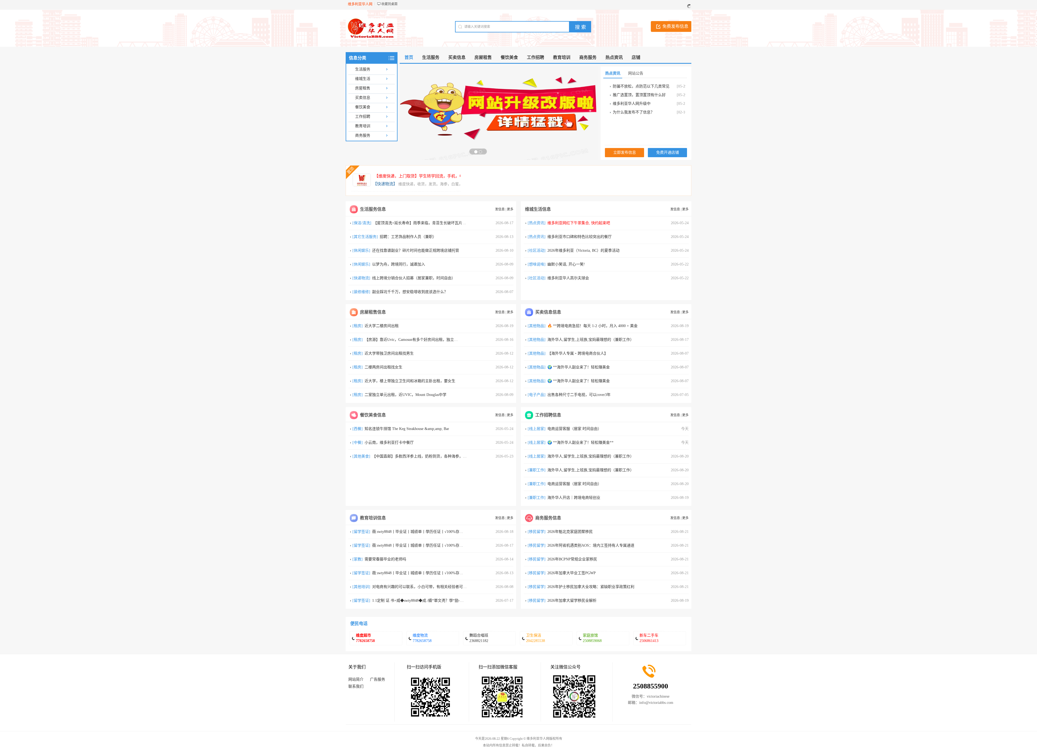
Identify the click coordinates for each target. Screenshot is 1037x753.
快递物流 (361, 278)
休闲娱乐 (361, 250)
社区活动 (536, 250)
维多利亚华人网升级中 (632, 104)
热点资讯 (536, 223)
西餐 (357, 429)
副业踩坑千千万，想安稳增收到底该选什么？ (410, 292)
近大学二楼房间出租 (382, 326)
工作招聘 (362, 117)
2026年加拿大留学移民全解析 (572, 601)
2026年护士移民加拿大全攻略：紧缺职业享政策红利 (590, 587)
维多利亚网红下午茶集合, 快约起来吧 (578, 223)
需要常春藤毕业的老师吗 (385, 559)
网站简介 (355, 679)
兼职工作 (536, 470)
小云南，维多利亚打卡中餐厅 (389, 443)
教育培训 (362, 126)
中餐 (357, 443)
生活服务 (362, 69)
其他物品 (536, 326)
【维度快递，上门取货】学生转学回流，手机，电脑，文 (425, 176)
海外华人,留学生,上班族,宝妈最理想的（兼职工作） (590, 340)
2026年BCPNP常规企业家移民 (572, 559)
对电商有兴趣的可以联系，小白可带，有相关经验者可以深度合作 (427, 587)
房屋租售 (362, 88)
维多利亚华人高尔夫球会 (568, 278)
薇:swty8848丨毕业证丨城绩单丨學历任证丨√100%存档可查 (421, 532)
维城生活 (362, 79)
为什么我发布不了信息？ (633, 112)
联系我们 (355, 686)
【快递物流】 (385, 184)
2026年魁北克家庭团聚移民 (570, 532)
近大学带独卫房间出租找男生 (389, 353)
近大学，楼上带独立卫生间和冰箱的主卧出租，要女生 (410, 381)
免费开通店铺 (667, 152)
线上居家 (536, 429)
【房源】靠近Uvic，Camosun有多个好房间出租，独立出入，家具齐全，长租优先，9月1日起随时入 (447, 340)
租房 (357, 326)
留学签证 (361, 532)
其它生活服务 (365, 237)
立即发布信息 (624, 152)
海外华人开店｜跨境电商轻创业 (573, 498)
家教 (357, 559)
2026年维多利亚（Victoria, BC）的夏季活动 (583, 250)
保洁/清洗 (362, 223)
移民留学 (536, 532)
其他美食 (361, 456)
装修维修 (361, 292)
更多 (510, 209)
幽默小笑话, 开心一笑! (566, 264)
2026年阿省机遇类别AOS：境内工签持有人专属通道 (590, 545)
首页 (409, 57)
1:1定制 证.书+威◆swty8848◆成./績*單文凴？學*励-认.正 (420, 601)
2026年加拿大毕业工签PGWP (571, 573)
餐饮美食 (362, 107)
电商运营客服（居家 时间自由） (574, 429)
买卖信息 (362, 98)
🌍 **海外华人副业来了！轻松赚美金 (578, 367)
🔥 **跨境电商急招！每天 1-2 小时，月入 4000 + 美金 (592, 326)
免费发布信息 (675, 26)
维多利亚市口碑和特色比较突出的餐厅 (579, 237)
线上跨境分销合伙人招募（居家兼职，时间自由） (413, 278)
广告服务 (377, 679)
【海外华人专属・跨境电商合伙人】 (577, 353)
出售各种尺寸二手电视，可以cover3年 (579, 395)
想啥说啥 (536, 264)
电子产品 (536, 395)
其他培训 (361, 587)
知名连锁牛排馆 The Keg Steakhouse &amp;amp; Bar (407, 429)
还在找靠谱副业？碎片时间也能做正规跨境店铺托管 (415, 250)
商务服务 (362, 135)
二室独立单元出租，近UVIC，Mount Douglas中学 (405, 395)
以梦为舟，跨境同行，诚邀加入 (398, 264)
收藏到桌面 (389, 4)
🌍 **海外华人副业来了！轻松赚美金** (580, 443)
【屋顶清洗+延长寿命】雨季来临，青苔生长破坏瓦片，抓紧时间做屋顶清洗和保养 (442, 223)
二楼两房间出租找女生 (383, 367)
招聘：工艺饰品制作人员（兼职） (408, 237)
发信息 (500, 209)
